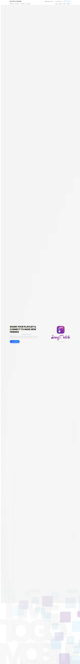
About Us (60, 3)
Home (56, 3)
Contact (68, 3)
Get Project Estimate (66, 1)
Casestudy (17, 3)
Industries (23, 3)
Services (11, 3)
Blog (64, 3)
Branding (28, 3)
